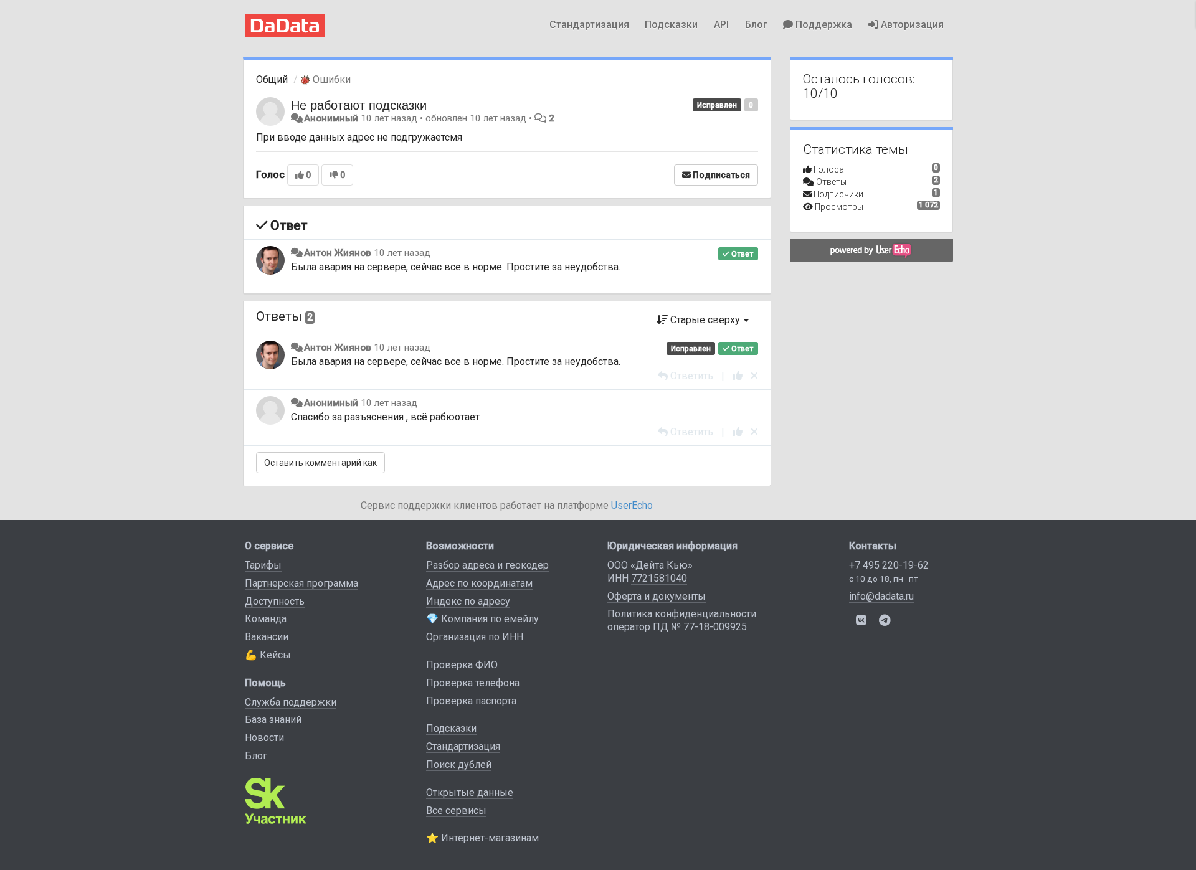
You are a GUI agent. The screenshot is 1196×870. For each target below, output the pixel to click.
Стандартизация (589, 25)
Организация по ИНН (474, 637)
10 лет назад (402, 252)
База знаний (273, 720)
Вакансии (266, 637)
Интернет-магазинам (490, 838)
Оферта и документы (656, 596)
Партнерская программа (301, 583)
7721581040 (659, 578)
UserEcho (632, 505)
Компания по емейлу (490, 619)
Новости (264, 738)
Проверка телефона (473, 683)
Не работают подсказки (359, 104)
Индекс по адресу (468, 601)
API (721, 25)
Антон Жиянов (337, 252)
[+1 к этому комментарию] (738, 376)
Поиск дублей (458, 764)
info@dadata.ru (881, 596)
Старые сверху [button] (705, 320)
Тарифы (263, 565)
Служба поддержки (290, 702)
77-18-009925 (715, 627)
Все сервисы (456, 810)
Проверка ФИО (462, 665)
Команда (266, 619)
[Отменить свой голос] (754, 376)
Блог (756, 25)
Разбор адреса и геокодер (487, 565)
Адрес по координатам (479, 583)
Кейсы (275, 655)
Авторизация (911, 25)
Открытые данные (469, 792)
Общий (272, 79)
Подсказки (671, 25)
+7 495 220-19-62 (889, 565)
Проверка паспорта (471, 701)
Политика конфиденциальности (681, 614)
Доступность (275, 601)
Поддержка (822, 25)
